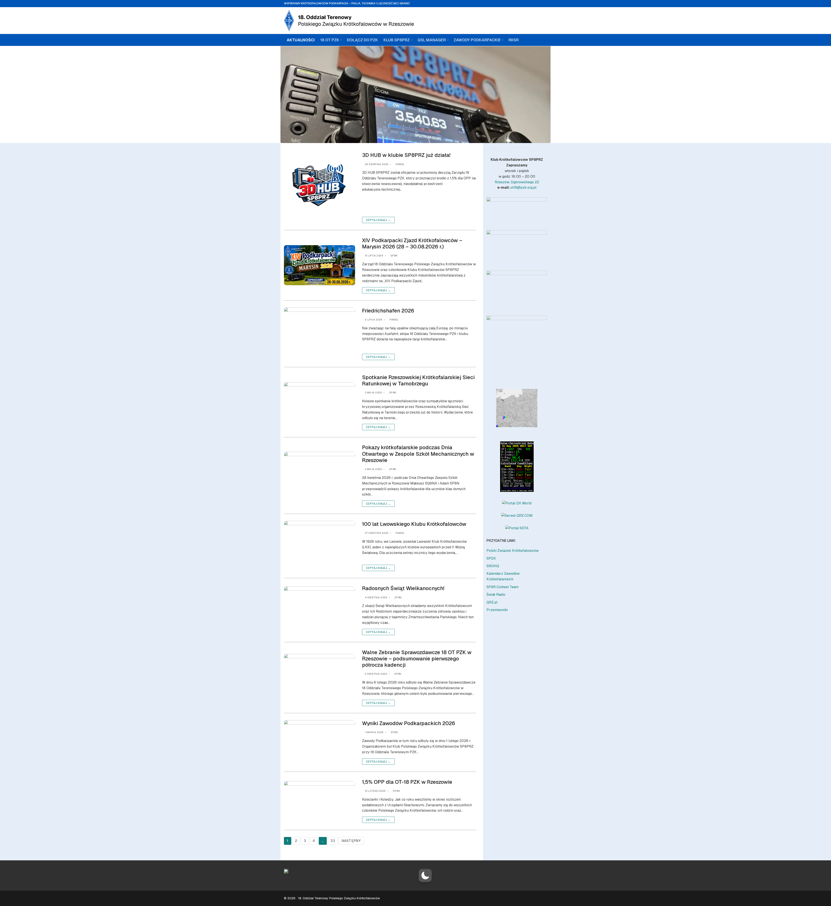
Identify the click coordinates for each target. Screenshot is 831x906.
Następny (351, 840)
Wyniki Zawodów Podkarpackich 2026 (408, 723)
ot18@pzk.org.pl (523, 187)
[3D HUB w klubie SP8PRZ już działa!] (319, 187)
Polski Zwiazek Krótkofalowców (512, 550)
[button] (425, 875)
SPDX (491, 558)
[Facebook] (530, 21)
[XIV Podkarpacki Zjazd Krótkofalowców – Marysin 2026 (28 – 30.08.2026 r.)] (319, 265)
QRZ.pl (492, 602)
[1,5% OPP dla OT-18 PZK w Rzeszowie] (319, 801)
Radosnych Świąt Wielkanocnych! (403, 588)
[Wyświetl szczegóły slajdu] (516, 210)
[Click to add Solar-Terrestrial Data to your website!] (517, 490)
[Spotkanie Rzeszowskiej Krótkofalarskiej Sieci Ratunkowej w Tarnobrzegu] (319, 402)
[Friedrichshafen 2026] (319, 333)
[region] (516, 210)
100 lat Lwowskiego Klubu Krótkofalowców (414, 524)
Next (541, 209)
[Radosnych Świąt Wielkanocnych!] (319, 610)
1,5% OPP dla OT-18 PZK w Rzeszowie (407, 782)
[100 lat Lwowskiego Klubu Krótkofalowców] (319, 546)
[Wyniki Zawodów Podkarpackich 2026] (319, 742)
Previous (492, 209)
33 (332, 840)
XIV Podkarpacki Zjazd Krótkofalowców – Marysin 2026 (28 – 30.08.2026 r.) (412, 243)
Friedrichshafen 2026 (388, 310)
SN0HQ (492, 566)
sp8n (394, 255)
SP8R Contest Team (502, 587)
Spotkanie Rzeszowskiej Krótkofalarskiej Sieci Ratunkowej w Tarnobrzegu (418, 380)
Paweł (400, 164)
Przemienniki (497, 610)
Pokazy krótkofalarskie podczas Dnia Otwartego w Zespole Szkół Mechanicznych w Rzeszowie (418, 453)
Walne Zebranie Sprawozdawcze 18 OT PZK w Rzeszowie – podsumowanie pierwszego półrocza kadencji (417, 658)
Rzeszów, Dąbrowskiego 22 (517, 182)
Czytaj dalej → (378, 220)
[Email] (542, 21)
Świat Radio (495, 594)
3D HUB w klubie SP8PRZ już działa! (406, 155)
